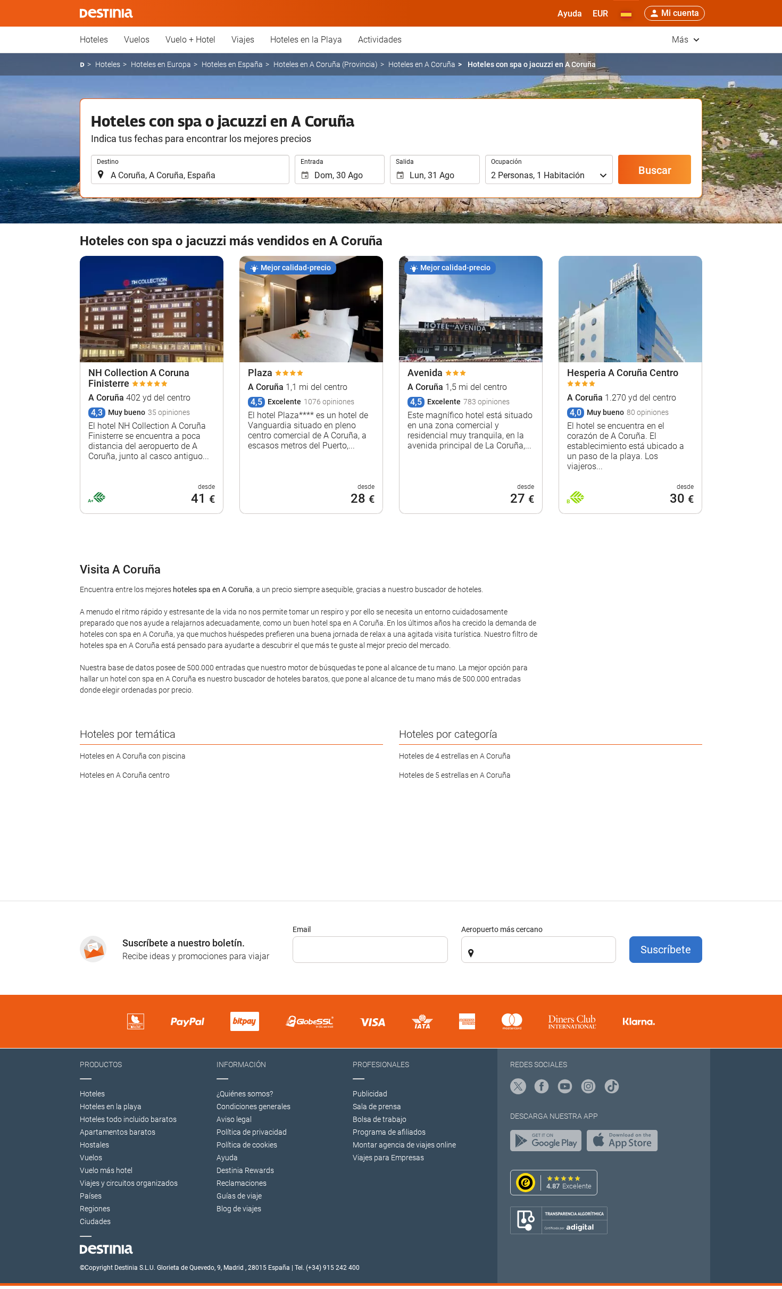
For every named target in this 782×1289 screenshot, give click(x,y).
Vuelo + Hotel (190, 40)
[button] (600, 13)
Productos (101, 1064)
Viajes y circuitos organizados (129, 1183)
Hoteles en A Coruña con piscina (133, 756)
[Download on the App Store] (625, 1143)
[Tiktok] (612, 1087)
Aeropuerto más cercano (502, 929)
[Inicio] (82, 64)
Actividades (380, 40)
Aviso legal (234, 1119)
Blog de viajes (239, 1208)
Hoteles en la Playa (306, 40)
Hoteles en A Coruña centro (125, 775)
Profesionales (381, 1064)
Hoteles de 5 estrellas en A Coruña (455, 775)
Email (302, 929)
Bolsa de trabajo (379, 1119)
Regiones (95, 1208)
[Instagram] (588, 1087)
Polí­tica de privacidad (252, 1132)
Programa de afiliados (389, 1132)
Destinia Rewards (245, 1170)
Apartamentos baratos (117, 1132)
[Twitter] (518, 1087)
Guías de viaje (239, 1196)
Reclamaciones (242, 1183)
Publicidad (370, 1094)
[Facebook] (542, 1087)
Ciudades (95, 1221)
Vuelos (136, 40)
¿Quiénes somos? (245, 1094)
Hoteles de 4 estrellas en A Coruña (455, 756)
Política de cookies (247, 1145)
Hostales (94, 1145)
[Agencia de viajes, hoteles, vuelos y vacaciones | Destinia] (106, 13)
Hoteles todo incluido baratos (128, 1119)
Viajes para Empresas (388, 1157)
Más (681, 40)
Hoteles (94, 40)
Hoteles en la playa (111, 1106)
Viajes (242, 40)
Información (241, 1064)
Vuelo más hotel (106, 1170)
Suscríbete (665, 949)
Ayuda (227, 1157)
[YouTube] (565, 1087)
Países (91, 1196)
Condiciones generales (253, 1106)
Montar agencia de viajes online (404, 1145)
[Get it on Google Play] (548, 1143)
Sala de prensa (377, 1106)
